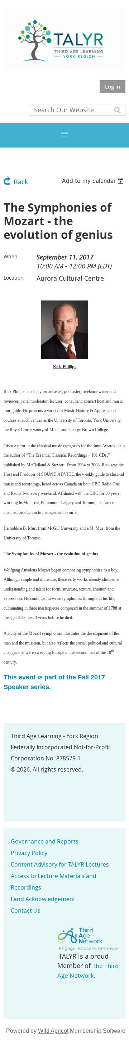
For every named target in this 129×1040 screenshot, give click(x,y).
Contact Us (25, 910)
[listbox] (93, 180)
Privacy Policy (29, 853)
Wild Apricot (53, 1031)
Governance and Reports (44, 841)
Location (14, 277)
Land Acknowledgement (43, 899)
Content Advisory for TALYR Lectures (60, 864)
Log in (112, 86)
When (11, 256)
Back (21, 181)
